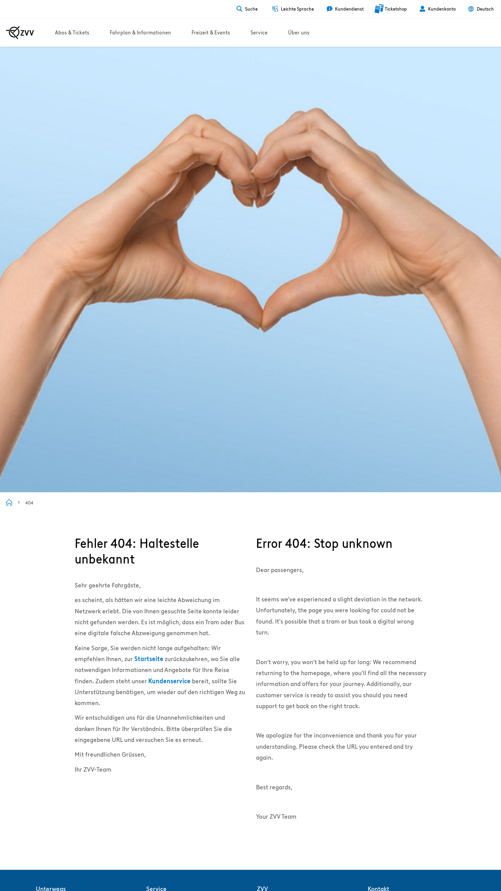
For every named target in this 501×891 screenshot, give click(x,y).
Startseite (148, 659)
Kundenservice (169, 681)
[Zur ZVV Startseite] (19, 32)
